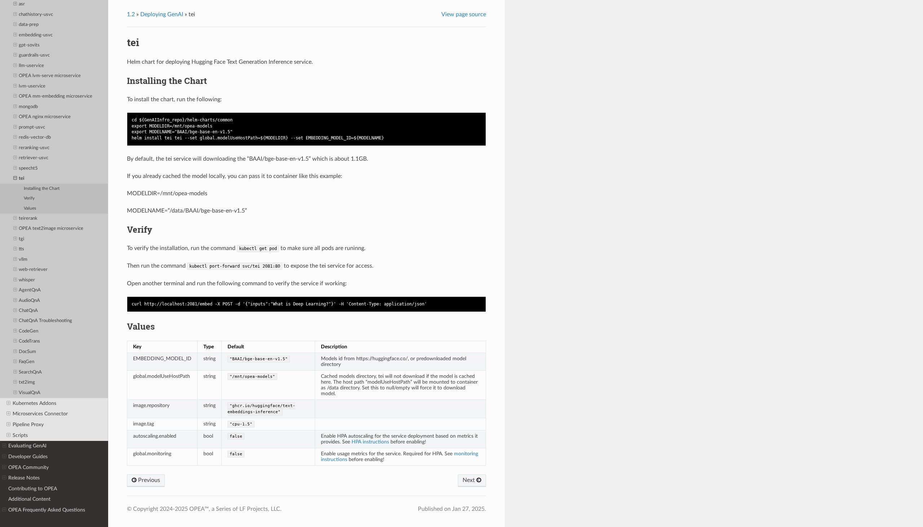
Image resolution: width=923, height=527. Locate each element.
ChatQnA (28, 310)
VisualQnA (29, 392)
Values (30, 208)
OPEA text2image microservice (51, 228)
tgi (21, 239)
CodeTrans (29, 341)
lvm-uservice (32, 86)
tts (21, 249)
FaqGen (26, 361)
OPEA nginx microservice (45, 117)
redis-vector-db (35, 137)
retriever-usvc (33, 158)
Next (469, 480)
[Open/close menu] (15, 4)
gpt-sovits (29, 45)
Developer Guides (28, 456)
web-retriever (33, 269)
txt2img (27, 382)
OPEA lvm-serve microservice (50, 75)
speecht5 (28, 168)
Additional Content (29, 499)
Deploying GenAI (161, 14)
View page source (463, 14)
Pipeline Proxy (28, 424)
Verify (29, 198)
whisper (27, 280)
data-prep (29, 24)
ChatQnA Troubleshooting (45, 320)
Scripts (20, 435)
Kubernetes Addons (34, 403)
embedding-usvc (36, 35)
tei (21, 178)
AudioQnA (29, 300)
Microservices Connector (40, 413)
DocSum (27, 351)
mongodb (28, 106)
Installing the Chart (41, 189)
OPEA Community (28, 467)
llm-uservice (31, 65)
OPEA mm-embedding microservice (55, 96)
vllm (23, 259)
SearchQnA (30, 372)
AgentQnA (30, 290)
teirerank (28, 218)
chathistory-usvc (36, 14)
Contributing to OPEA (32, 488)
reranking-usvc (34, 148)
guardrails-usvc (34, 55)
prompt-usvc (32, 127)
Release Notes (24, 478)
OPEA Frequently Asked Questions (46, 510)
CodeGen (28, 331)
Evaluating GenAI (27, 445)
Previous (148, 480)
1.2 (131, 14)
